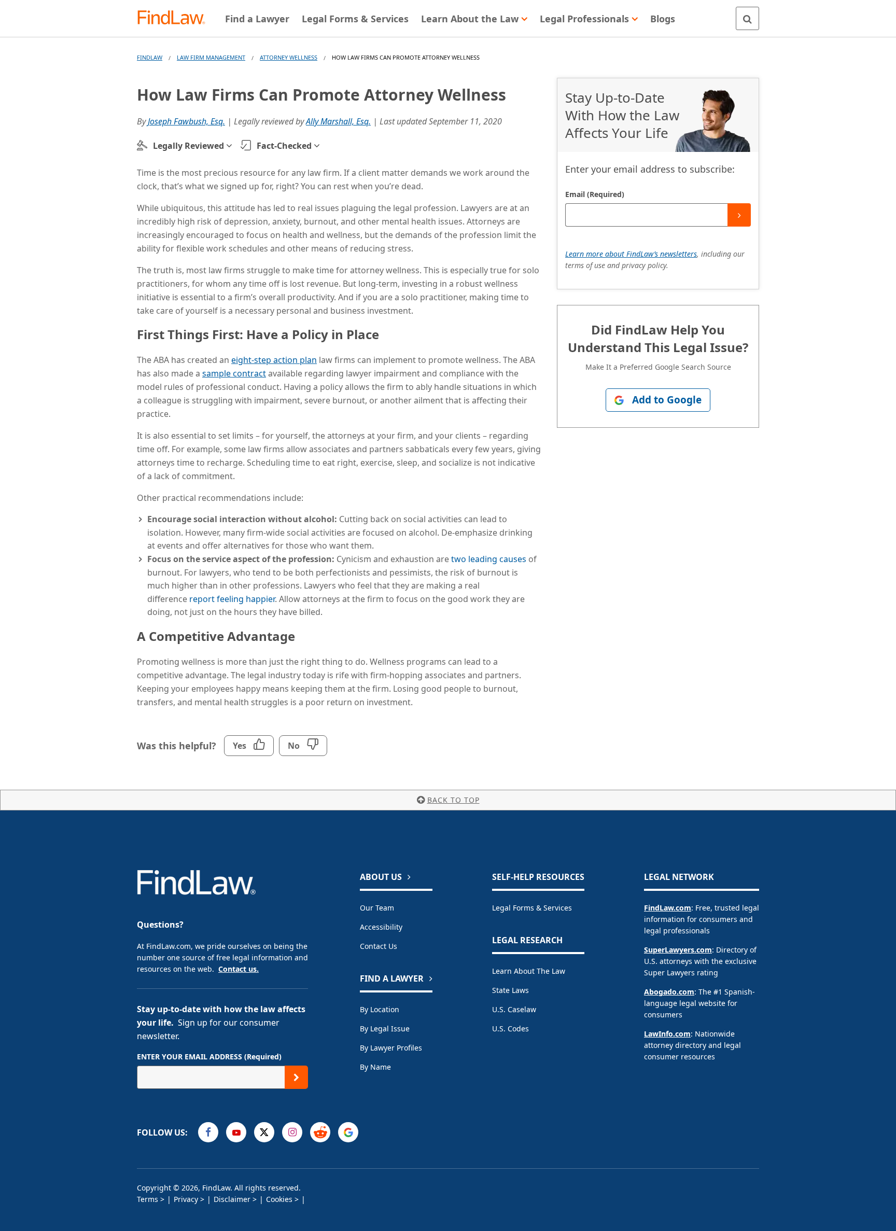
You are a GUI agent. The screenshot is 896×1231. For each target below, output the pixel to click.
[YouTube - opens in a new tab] (236, 1132)
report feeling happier (232, 599)
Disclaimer (232, 1199)
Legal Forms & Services (532, 908)
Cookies (279, 1199)
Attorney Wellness (288, 57)
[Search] (747, 18)
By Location (379, 1009)
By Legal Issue (385, 1028)
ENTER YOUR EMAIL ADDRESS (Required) (209, 1056)
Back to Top (453, 800)
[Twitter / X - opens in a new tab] (264, 1132)
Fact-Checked (284, 145)
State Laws (510, 990)
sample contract (234, 373)
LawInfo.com (667, 1034)
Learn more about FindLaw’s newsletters (631, 254)
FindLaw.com (667, 908)
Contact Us (378, 946)
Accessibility (381, 927)
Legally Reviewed (188, 145)
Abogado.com (669, 992)
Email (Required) (594, 194)
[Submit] (739, 215)
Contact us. (238, 969)
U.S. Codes (510, 1028)
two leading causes (488, 559)
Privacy (186, 1199)
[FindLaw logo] (175, 18)
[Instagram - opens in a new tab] (292, 1132)
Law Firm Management (211, 57)
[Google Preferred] (348, 1132)
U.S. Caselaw (514, 1009)
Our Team (377, 908)
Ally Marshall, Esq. (338, 121)
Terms (147, 1199)
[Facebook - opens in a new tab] (208, 1132)
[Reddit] (320, 1132)
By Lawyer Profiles (391, 1048)
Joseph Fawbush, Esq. (186, 121)
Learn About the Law (528, 971)
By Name (375, 1067)
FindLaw (149, 57)
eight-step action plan (274, 360)
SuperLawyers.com (678, 950)
